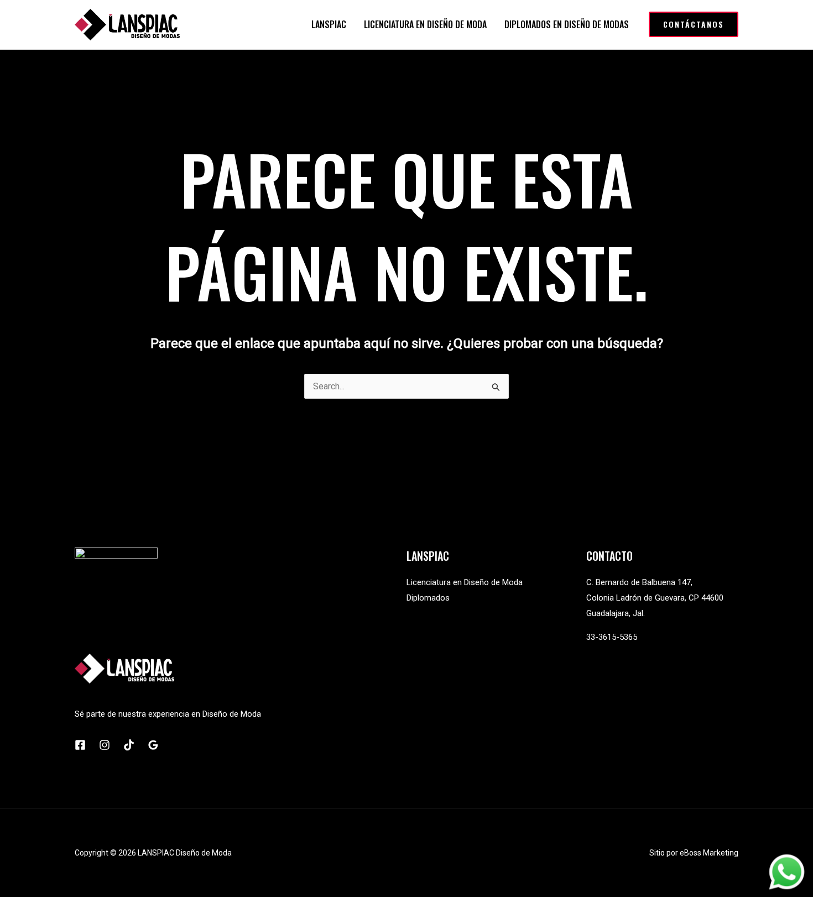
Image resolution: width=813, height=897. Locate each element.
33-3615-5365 (611, 637)
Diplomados (428, 598)
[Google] (153, 744)
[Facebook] (80, 744)
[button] (693, 24)
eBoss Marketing (709, 852)
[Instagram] (104, 744)
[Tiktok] (128, 744)
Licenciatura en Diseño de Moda (464, 582)
